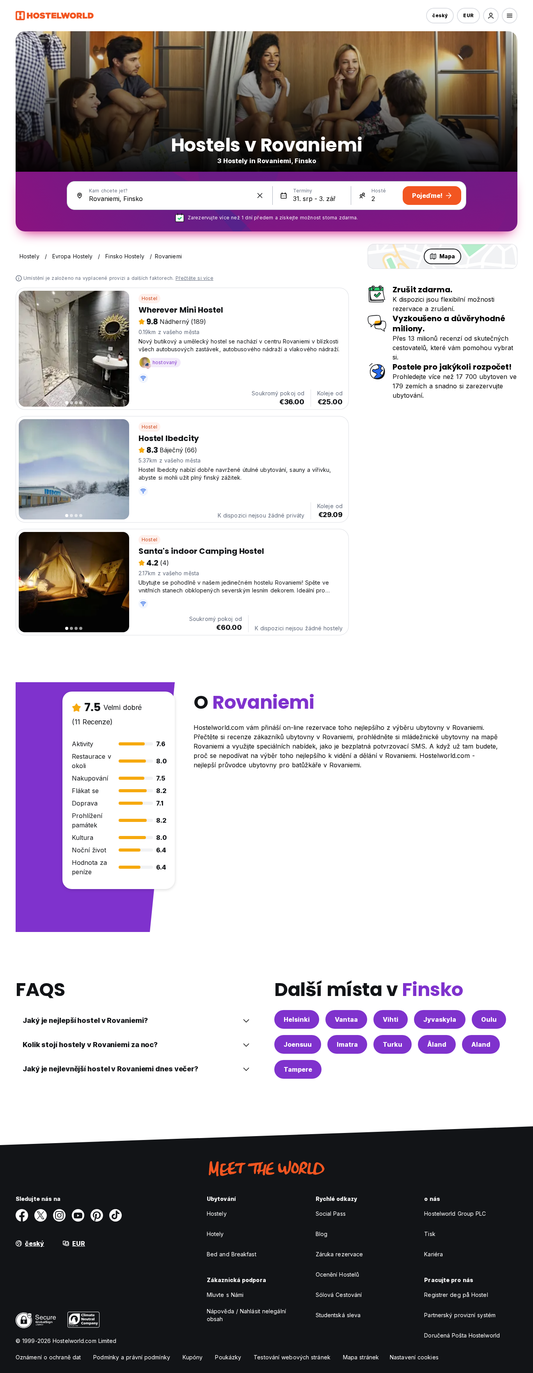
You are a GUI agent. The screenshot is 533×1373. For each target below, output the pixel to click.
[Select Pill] (491, 15)
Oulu (489, 1019)
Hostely (217, 1213)
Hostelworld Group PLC (455, 1213)
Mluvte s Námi (225, 1294)
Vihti (390, 1019)
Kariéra (433, 1254)
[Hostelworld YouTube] (78, 1215)
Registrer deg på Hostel (456, 1294)
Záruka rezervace (339, 1254)
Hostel (149, 298)
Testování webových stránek (292, 1357)
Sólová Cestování (339, 1294)
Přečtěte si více (194, 278)
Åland (436, 1044)
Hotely (215, 1234)
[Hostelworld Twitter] (40, 1215)
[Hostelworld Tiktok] (115, 1215)
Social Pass (331, 1213)
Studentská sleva (338, 1315)
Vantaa (346, 1019)
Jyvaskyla (439, 1019)
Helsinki (297, 1019)
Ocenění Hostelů (337, 1274)
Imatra (347, 1044)
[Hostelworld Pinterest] (97, 1215)
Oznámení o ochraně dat (48, 1357)
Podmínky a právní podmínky (131, 1357)
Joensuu (298, 1044)
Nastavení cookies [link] (414, 1357)
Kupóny (193, 1357)
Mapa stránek (361, 1357)
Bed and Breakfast (231, 1254)
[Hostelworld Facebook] (22, 1215)
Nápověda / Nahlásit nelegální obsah (246, 1315)
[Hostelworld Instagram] (59, 1215)
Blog (321, 1234)
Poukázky (228, 1357)
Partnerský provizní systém (460, 1315)
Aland (480, 1044)
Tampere (298, 1069)
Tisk (429, 1234)
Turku (392, 1044)
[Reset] (260, 195)
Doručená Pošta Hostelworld (462, 1335)
